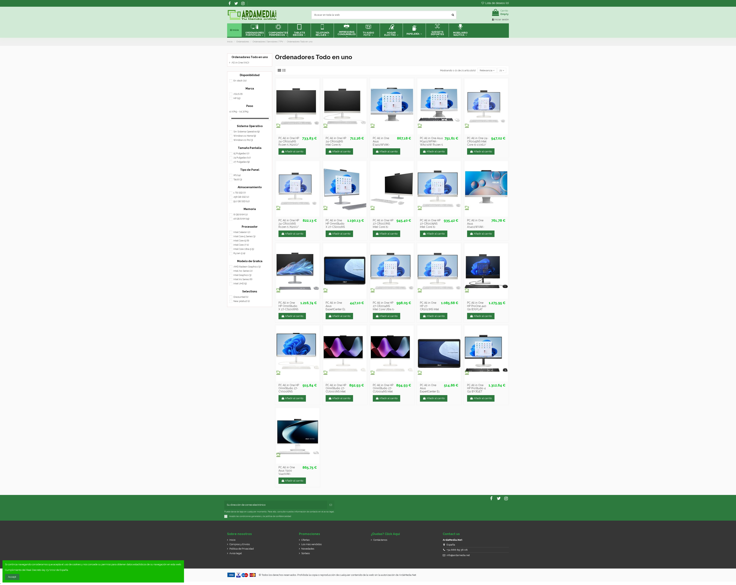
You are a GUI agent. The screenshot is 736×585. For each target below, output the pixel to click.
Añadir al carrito (294, 151)
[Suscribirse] (330, 504)
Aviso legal (235, 553)
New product (241, 301)
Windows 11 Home (244, 136)
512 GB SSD (241, 201)
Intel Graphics (242, 275)
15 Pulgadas (241, 153)
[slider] (230, 118)
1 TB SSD (239, 192)
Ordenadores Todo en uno (250, 57)
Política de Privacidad (241, 548)
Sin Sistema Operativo (246, 131)
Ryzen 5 (239, 253)
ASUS (237, 94)
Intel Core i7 (241, 245)
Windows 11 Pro (243, 140)
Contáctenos (380, 539)
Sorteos (305, 553)
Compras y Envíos (239, 544)
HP (236, 98)
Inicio (232, 539)
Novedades (307, 548)
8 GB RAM (240, 214)
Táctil (237, 179)
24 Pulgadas (242, 157)
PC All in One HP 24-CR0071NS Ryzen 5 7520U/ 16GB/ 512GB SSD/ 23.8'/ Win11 (289, 227)
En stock (239, 80)
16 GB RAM (241, 218)
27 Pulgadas (241, 162)
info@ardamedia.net (458, 555)
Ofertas (305, 539)
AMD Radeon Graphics (246, 266)
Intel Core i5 (241, 240)
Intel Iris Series (242, 279)
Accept (12, 576)
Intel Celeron (241, 232)
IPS (237, 175)
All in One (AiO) (240, 62)
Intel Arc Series (242, 271)
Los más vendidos (311, 544)
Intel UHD (240, 283)
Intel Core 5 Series (244, 236)
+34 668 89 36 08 (457, 549)
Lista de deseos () (497, 3)
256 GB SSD (241, 197)
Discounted (240, 297)
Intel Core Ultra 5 (243, 249)
